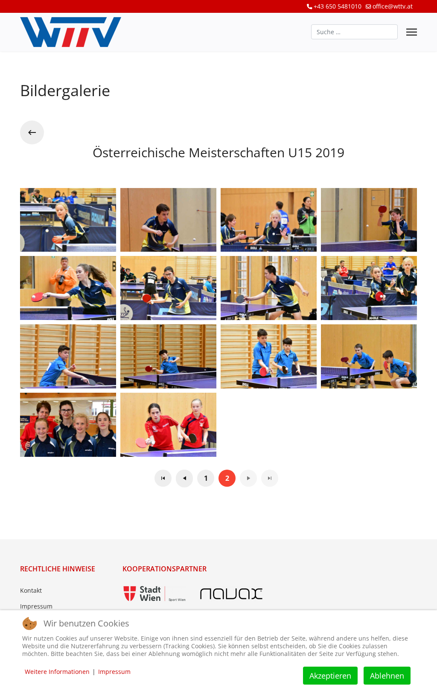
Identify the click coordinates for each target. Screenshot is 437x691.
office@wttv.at (393, 6)
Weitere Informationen (57, 671)
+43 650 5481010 (337, 6)
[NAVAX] (231, 594)
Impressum (36, 606)
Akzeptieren (330, 675)
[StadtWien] (154, 594)
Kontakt (31, 590)
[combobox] (354, 31)
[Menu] (411, 32)
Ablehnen (387, 675)
